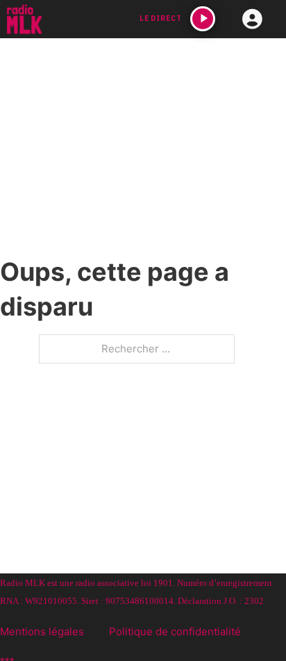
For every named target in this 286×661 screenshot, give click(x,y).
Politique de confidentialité (175, 631)
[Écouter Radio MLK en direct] (202, 18)
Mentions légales (42, 631)
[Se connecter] (252, 20)
